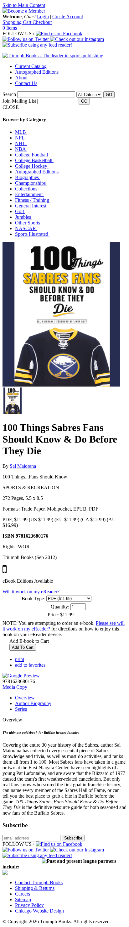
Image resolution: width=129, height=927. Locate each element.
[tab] (70, 698)
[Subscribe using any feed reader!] (37, 45)
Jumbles (23, 217)
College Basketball (34, 160)
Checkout (42, 22)
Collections (27, 188)
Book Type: (33, 598)
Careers (22, 893)
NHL (21, 143)
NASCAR (26, 228)
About (21, 77)
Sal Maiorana (23, 466)
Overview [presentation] (25, 697)
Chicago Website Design (39, 910)
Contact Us (26, 83)
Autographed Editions (37, 72)
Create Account (67, 16)
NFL (20, 137)
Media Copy (15, 687)
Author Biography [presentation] (33, 703)
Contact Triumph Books (39, 882)
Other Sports (28, 222)
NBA (21, 149)
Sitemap (23, 899)
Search (9, 94)
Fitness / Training (32, 200)
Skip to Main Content (24, 5)
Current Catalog (31, 66)
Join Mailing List (19, 101)
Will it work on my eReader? (31, 591)
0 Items (10, 28)
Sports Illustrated (32, 234)
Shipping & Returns (34, 888)
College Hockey (32, 166)
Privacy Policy (29, 905)
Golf (20, 211)
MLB (21, 132)
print (19, 659)
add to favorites (30, 665)
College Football (32, 154)
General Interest (31, 205)
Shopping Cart (18, 22)
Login (43, 16)
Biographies (27, 177)
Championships (31, 183)
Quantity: (60, 606)
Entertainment (29, 194)
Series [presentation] (21, 709)
